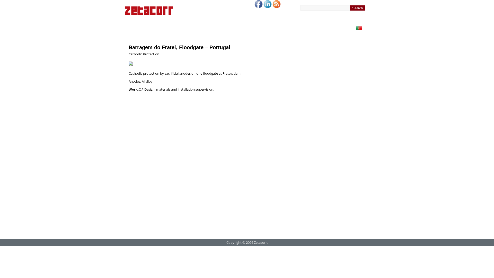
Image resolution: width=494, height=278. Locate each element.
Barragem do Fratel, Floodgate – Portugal (179, 47)
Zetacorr (260, 242)
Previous (268, 56)
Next (279, 56)
